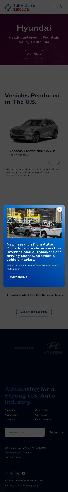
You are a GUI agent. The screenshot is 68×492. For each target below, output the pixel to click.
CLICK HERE (17, 276)
